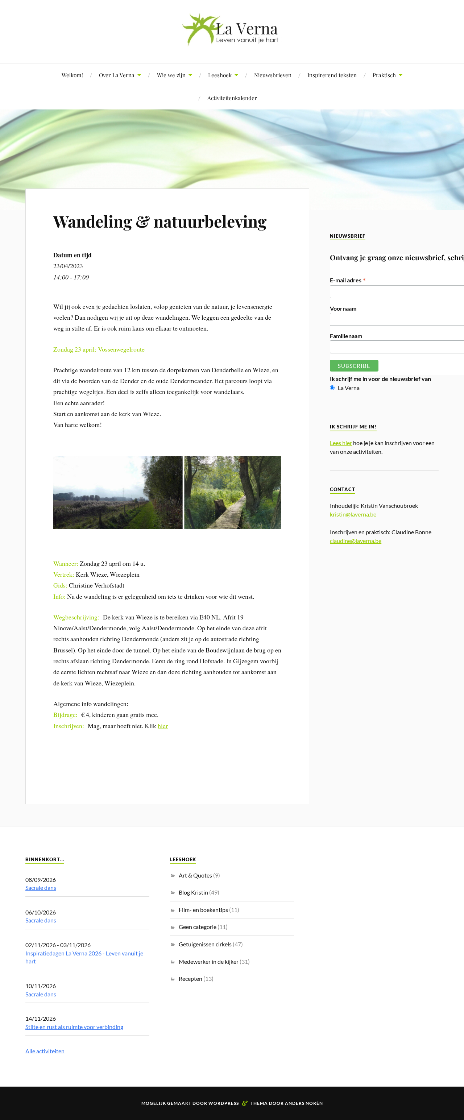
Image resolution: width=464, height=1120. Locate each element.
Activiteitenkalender (232, 97)
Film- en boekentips (203, 909)
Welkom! (72, 75)
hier (163, 725)
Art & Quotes (195, 875)
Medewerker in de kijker (209, 961)
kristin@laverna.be (353, 514)
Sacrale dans (40, 887)
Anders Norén (304, 1103)
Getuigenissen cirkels (205, 944)
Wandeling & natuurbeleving (159, 221)
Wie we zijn (171, 75)
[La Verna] (232, 41)
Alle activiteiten (45, 1051)
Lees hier (341, 442)
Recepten (190, 978)
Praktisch (384, 75)
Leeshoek (220, 75)
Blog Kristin (193, 892)
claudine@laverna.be (355, 540)
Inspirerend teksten (332, 75)
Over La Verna (116, 75)
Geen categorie (197, 926)
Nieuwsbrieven (272, 75)
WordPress (223, 1103)
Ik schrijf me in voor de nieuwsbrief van (380, 378)
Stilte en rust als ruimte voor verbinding (74, 1026)
